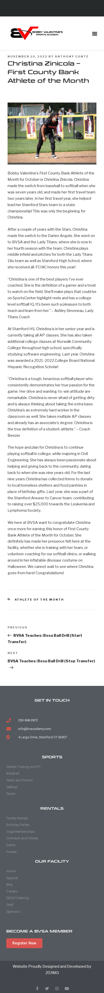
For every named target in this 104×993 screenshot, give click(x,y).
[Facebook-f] (37, 988)
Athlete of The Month (39, 599)
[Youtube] (67, 988)
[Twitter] (47, 988)
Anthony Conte (72, 56)
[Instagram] (57, 988)
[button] (95, 33)
